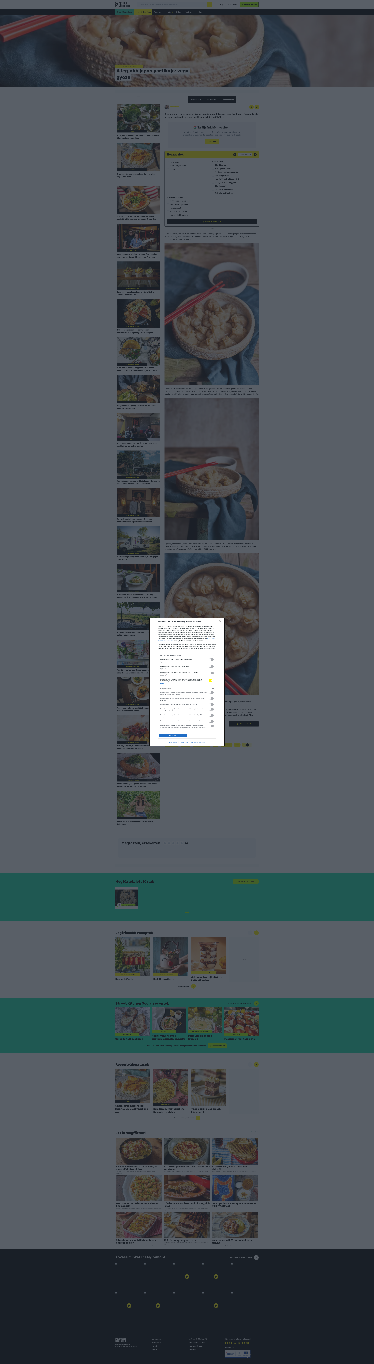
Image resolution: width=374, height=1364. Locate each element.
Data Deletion (173, 742)
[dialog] (187, 682)
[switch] (211, 659)
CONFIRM (173, 735)
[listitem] (187, 655)
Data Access (184, 742)
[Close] (221, 622)
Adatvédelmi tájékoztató (198, 742)
